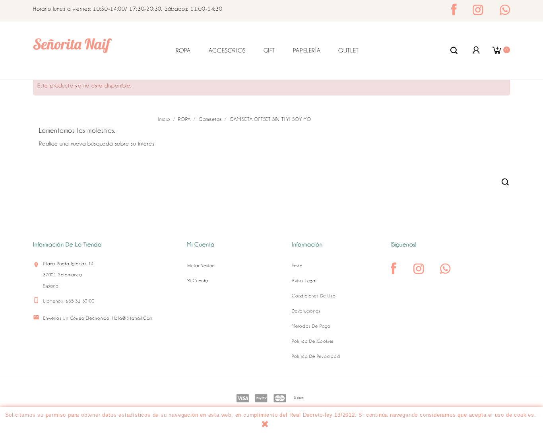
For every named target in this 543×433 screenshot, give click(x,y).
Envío (297, 265)
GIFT (269, 50)
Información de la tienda (67, 244)
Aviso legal (304, 280)
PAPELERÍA (306, 50)
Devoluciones (306, 311)
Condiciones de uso (313, 295)
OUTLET (348, 50)
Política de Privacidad (316, 356)
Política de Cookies (313, 341)
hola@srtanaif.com (132, 318)
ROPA (183, 50)
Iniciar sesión (201, 265)
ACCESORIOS (227, 50)
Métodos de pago (311, 326)
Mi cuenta (197, 280)
